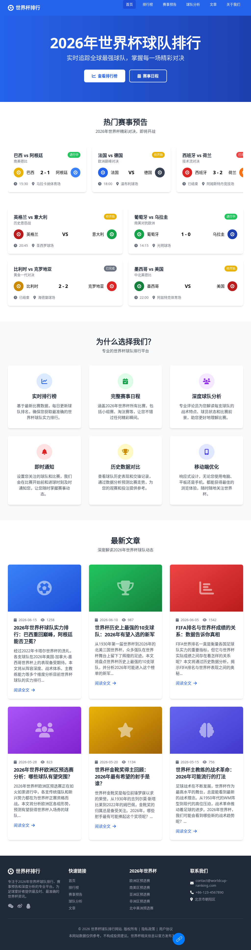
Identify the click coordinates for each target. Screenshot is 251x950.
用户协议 (166, 928)
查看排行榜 (107, 76)
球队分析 (193, 4)
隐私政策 (148, 928)
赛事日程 (151, 76)
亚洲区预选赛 (139, 894)
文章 (213, 4)
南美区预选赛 (139, 887)
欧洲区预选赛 (139, 880)
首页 (129, 4)
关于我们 (233, 4)
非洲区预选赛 (139, 901)
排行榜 (148, 4)
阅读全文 (22, 690)
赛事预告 (169, 4)
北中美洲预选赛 (141, 908)
